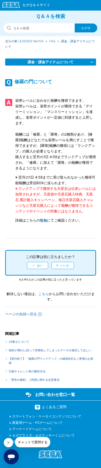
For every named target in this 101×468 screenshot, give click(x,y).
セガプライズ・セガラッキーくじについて (43, 435)
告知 (43, 220)
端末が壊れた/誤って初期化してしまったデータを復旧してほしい (50, 350)
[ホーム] (24, 5)
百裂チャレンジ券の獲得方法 (27, 371)
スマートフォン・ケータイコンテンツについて (46, 416)
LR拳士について (19, 341)
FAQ (52, 41)
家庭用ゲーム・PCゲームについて (37, 423)
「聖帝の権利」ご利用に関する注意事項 (34, 380)
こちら (43, 294)
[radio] (37, 265)
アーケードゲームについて (32, 429)
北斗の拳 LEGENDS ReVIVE (24, 41)
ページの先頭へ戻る (21, 314)
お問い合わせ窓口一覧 (55, 394)
